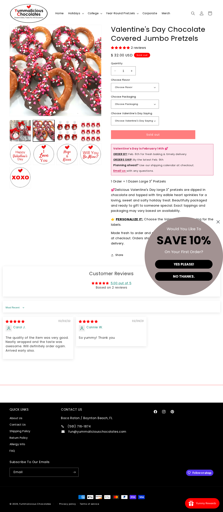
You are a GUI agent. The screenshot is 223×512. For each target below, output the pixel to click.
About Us (16, 418)
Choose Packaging (123, 96)
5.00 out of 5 (121, 283)
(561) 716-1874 (79, 426)
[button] (75, 13)
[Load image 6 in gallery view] (43, 154)
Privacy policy (67, 503)
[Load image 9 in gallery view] (20, 177)
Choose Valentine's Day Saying (131, 113)
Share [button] (119, 255)
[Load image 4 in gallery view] (90, 130)
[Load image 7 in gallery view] (67, 154)
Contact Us (18, 424)
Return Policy (19, 438)
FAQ (12, 451)
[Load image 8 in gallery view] (90, 154)
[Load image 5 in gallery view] (20, 154)
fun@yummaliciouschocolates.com (96, 432)
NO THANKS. (184, 276)
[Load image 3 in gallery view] (67, 130)
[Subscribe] (74, 472)
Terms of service (89, 503)
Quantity (117, 63)
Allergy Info (17, 444)
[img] (15, 321)
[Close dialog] (218, 221)
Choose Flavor (120, 80)
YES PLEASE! (184, 264)
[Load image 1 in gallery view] (20, 130)
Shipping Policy (20, 431)
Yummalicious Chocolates (35, 503)
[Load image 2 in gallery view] (43, 130)
